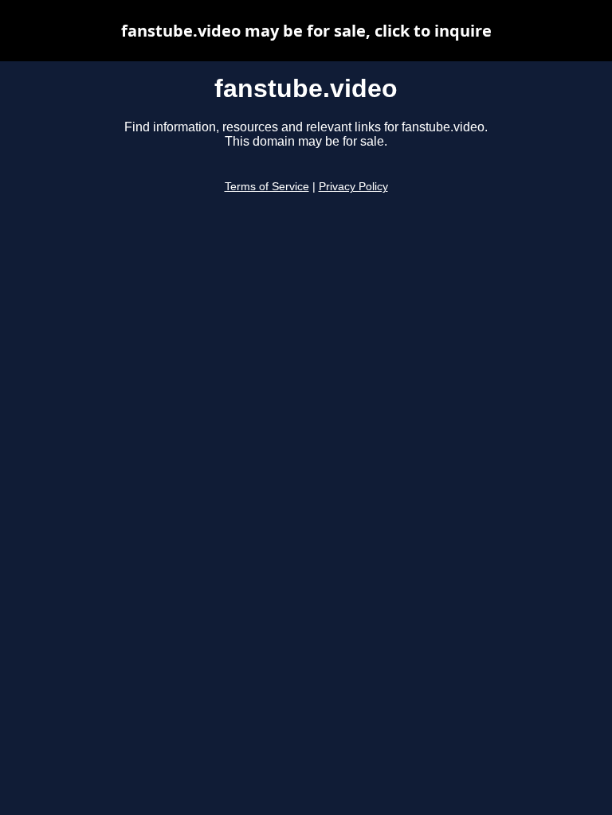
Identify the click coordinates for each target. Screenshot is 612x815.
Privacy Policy (353, 187)
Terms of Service (267, 187)
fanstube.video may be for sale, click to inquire (306, 30)
